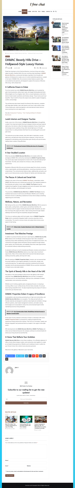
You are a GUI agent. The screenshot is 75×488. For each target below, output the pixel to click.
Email (7, 465)
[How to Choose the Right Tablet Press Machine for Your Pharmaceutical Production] (57, 68)
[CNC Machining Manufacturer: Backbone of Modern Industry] (57, 39)
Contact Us (49, 11)
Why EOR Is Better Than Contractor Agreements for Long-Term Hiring (11, 425)
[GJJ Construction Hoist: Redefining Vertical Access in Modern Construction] (57, 48)
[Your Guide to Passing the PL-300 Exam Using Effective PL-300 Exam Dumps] (57, 58)
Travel (43, 11)
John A (9, 68)
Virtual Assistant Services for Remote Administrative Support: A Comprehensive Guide (65, 28)
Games (29, 11)
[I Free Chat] (37, 4)
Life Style (34, 11)
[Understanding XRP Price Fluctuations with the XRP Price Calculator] (26, 419)
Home (19, 11)
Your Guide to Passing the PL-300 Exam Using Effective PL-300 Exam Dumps (65, 59)
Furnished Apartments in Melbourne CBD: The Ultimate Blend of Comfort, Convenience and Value (40, 426)
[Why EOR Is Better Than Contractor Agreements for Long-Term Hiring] (11, 419)
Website (29, 465)
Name (7, 460)
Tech (39, 11)
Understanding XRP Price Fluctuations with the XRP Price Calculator (25, 425)
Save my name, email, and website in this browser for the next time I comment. (25, 471)
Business (24, 11)
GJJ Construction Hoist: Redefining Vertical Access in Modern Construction (65, 49)
